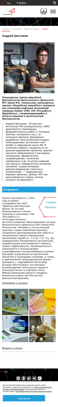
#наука (51, 202)
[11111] (15, 302)
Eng (8, 3)
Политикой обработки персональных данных (33, 391)
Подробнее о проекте (15, 283)
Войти (22, 2)
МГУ (45, 13)
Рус (3, 3)
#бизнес (50, 207)
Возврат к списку (12, 348)
